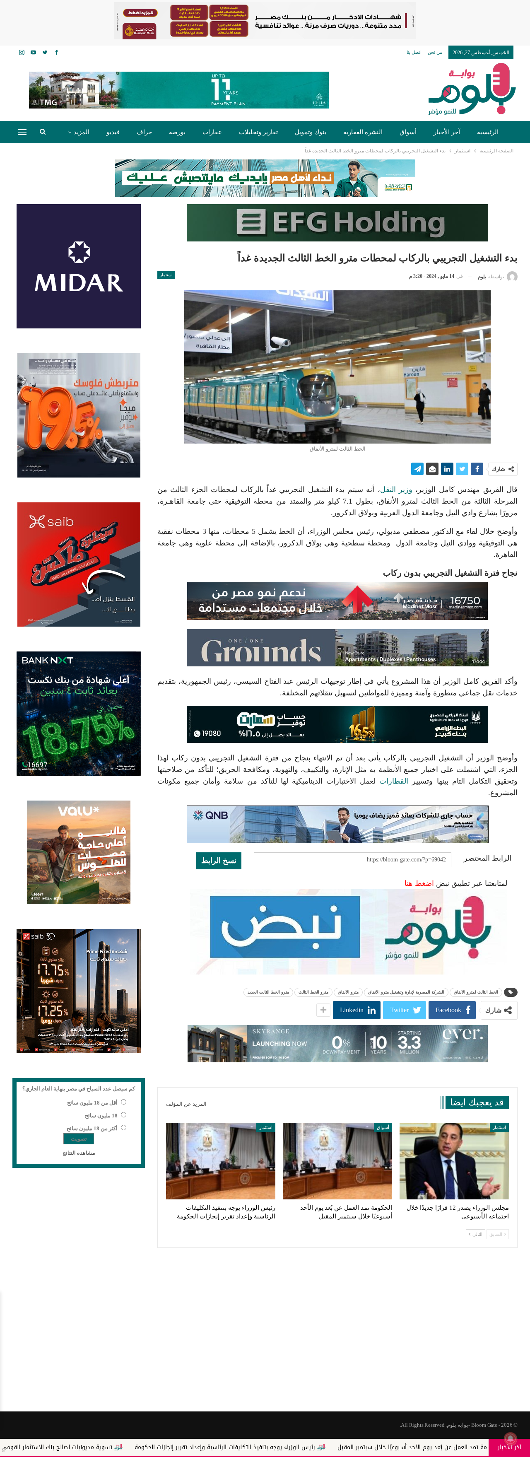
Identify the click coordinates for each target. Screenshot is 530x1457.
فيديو (113, 132)
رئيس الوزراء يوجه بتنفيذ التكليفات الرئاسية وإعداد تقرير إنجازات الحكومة (314, 1447)
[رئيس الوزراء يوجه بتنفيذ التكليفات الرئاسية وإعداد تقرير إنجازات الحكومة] (220, 1161)
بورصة (177, 132)
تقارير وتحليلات (258, 132)
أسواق (408, 132)
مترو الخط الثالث (313, 992)
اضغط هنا (419, 883)
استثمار (166, 275)
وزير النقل (396, 489)
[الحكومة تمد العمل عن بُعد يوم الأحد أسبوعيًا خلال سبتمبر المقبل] (337, 1161)
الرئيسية (488, 132)
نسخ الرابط (218, 860)
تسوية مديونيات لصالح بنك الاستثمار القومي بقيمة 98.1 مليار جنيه (118, 1447)
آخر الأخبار (447, 132)
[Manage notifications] (510, 1438)
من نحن (435, 52)
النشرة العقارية (363, 132)
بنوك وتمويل (310, 132)
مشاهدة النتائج (79, 1153)
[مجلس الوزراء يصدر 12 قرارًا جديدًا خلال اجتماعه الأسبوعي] (454, 1161)
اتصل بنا (414, 52)
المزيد (81, 132)
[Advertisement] (265, 1345)
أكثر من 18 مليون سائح (92, 1128)
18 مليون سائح (101, 1115)
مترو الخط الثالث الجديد (268, 992)
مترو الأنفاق (348, 992)
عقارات (212, 132)
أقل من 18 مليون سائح (92, 1103)
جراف (144, 132)
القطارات (393, 781)
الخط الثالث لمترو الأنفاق (476, 992)
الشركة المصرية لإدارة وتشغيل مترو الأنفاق (406, 992)
